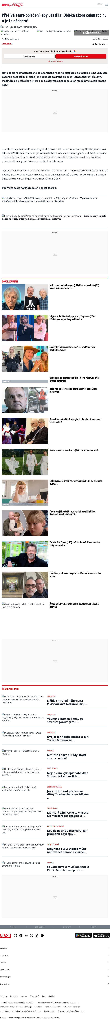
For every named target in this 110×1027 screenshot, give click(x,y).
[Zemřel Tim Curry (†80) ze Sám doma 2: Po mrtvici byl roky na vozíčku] (25, 554)
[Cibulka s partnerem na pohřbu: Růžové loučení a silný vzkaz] (25, 585)
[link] (15, 936)
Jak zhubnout (39, 927)
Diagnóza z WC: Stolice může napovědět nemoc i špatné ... (67, 850)
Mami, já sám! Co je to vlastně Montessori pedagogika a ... (67, 814)
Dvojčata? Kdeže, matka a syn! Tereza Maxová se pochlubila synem (72, 348)
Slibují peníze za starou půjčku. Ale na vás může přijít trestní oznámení (74, 379)
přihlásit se (100, 4)
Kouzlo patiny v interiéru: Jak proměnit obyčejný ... (67, 832)
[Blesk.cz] (5, 936)
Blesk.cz (51, 696)
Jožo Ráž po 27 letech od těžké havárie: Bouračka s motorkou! (73, 390)
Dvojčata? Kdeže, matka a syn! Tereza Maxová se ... (68, 738)
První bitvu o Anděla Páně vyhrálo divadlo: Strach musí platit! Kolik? (75, 421)
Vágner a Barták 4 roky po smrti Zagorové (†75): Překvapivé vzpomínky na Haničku (72, 317)
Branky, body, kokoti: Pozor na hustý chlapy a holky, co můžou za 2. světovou (54, 217)
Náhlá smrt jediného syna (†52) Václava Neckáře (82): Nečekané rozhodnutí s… (75, 287)
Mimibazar (52, 808)
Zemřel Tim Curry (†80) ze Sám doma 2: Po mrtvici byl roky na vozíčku (75, 543)
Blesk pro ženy (54, 786)
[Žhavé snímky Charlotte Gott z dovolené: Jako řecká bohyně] (25, 629)
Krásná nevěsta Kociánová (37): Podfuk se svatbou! (74, 450)
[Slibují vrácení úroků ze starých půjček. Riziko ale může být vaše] (25, 493)
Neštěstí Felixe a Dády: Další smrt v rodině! (66, 756)
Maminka (13, 927)
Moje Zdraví (53, 844)
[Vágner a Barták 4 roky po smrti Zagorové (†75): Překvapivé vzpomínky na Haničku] (25, 328)
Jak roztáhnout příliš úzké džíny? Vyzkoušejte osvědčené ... (68, 794)
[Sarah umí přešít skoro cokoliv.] (53, 31)
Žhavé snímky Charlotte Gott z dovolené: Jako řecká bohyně (74, 605)
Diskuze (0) (7, 43)
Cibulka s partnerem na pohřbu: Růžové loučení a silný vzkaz (75, 574)
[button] (106, 4)
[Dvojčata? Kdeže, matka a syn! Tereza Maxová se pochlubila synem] (25, 359)
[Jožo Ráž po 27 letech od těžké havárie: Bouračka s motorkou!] (25, 400)
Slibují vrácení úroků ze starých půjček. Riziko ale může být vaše (76, 482)
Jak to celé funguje (55, 61)
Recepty (93, 927)
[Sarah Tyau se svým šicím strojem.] (18, 34)
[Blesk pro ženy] (12, 6)
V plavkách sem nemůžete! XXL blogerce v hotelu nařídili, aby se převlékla (49, 200)
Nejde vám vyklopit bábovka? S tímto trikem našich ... (67, 774)
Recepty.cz (52, 768)
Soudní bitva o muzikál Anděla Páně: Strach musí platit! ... (68, 868)
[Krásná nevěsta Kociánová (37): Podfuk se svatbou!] (25, 462)
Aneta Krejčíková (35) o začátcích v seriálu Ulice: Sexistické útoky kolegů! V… (72, 513)
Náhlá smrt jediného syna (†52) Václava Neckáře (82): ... (67, 702)
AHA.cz (50, 750)
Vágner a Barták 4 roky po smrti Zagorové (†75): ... (65, 720)
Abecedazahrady (55, 826)
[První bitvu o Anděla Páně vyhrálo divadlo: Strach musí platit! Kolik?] (25, 431)
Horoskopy (66, 927)
